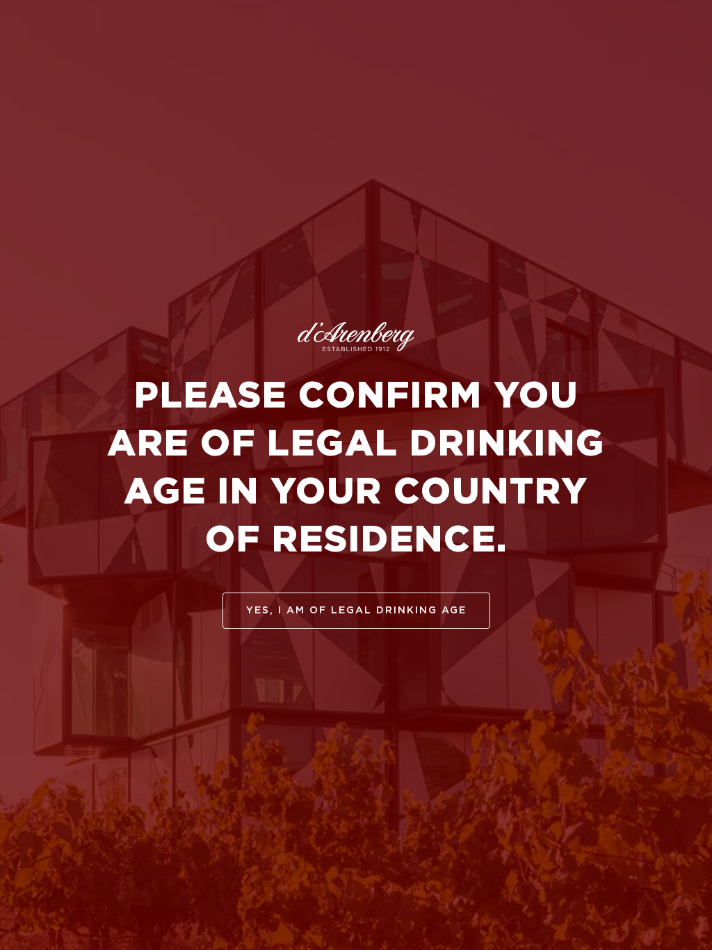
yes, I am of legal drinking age (356, 610)
